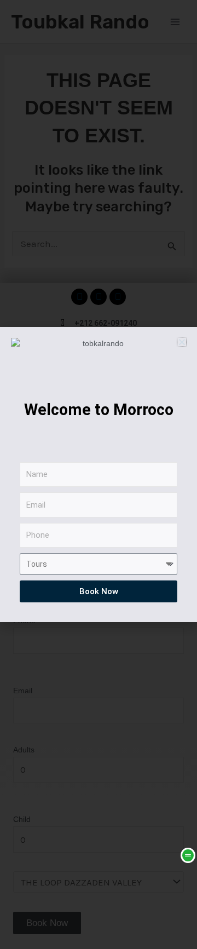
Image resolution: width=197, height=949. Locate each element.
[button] (182, 342)
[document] (98, 474)
